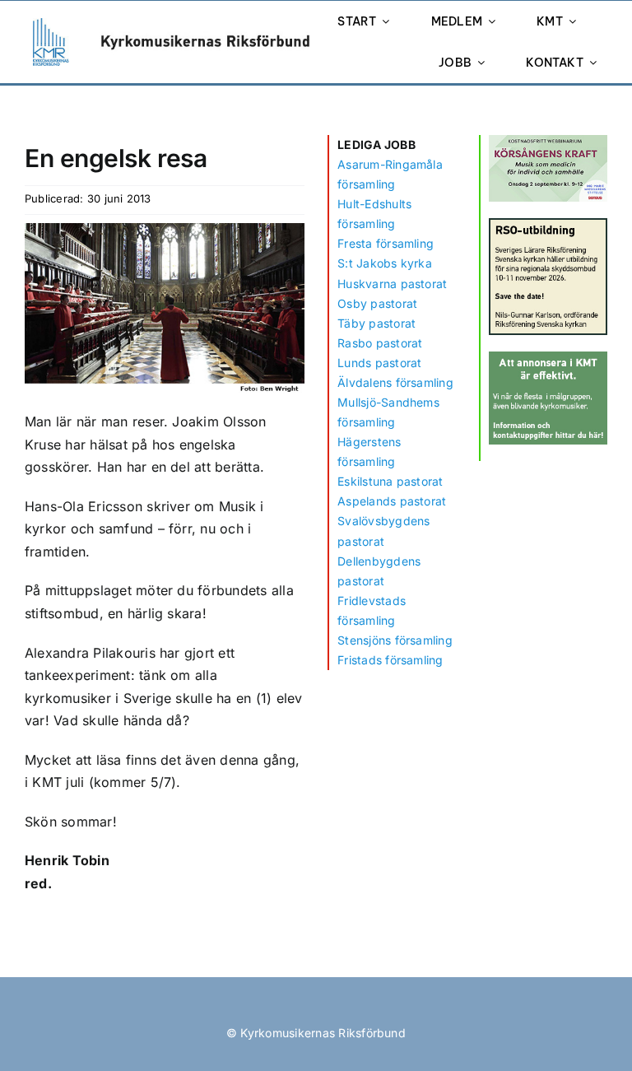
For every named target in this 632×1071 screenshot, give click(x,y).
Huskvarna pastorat (392, 284)
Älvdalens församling (395, 382)
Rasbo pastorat (379, 343)
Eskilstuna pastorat (390, 481)
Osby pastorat (377, 303)
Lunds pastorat (379, 363)
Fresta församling (385, 243)
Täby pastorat (376, 323)
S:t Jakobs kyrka (384, 263)
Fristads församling (390, 660)
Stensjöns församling (395, 640)
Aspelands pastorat (391, 501)
